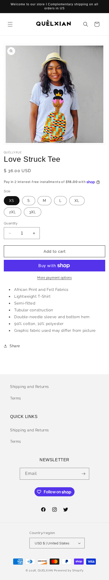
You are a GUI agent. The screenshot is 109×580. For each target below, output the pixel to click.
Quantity (10, 223)
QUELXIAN (45, 570)
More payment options (54, 278)
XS (11, 201)
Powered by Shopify (69, 570)
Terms (15, 398)
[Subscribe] (83, 474)
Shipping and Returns (29, 387)
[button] (10, 24)
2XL (12, 212)
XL (77, 201)
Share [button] (15, 346)
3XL (32, 212)
